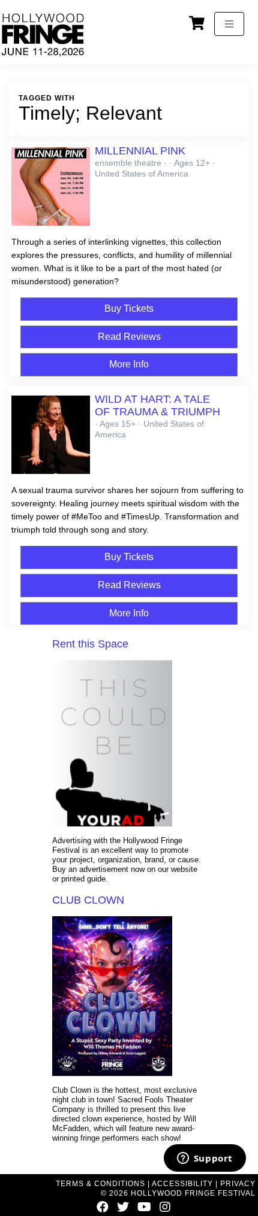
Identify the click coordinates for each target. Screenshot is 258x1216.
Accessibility (182, 1183)
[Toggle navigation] (229, 24)
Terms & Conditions (100, 1183)
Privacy (238, 1183)
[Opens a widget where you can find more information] (204, 1159)
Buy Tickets (129, 308)
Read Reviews (129, 337)
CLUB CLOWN (88, 900)
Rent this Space (90, 644)
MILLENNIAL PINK (140, 151)
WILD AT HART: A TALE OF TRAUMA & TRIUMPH (157, 405)
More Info (129, 364)
